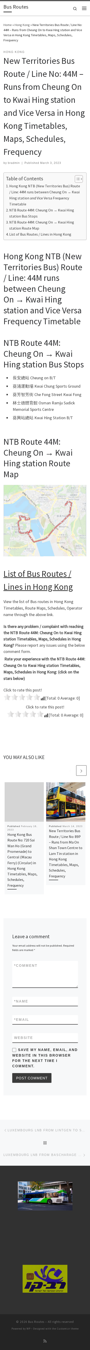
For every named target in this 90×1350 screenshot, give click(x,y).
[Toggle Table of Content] (76, 179)
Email (21, 1020)
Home (7, 25)
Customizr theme (68, 1328)
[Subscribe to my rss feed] (45, 1341)
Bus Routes (36, 1322)
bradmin (14, 163)
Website (23, 1038)
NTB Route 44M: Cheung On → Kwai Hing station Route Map (41, 225)
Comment (25, 965)
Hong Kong (22, 25)
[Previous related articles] (70, 770)
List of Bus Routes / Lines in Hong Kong (40, 234)
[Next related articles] (81, 770)
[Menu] (84, 8)
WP (28, 1328)
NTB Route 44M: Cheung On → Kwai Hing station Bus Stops (41, 213)
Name (21, 1001)
